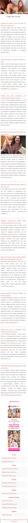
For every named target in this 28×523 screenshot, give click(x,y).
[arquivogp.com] (14, 7)
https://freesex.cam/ (13, 234)
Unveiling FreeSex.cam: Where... (10, 468)
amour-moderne (14, 521)
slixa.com (9, 286)
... (8, 52)
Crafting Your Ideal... (7, 514)
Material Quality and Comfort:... (9, 507)
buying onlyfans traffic (13, 395)
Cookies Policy (20, 519)
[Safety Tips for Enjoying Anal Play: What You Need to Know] (13, 144)
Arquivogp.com (8, 519)
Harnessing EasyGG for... (8, 461)
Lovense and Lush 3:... (7, 500)
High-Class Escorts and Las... (9, 486)
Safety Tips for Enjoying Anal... (9, 493)
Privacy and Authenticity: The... (9, 482)
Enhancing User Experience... (9, 472)
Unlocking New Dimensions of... (10, 504)
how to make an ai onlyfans (8, 322)
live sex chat (17, 36)
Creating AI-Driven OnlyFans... (9, 458)
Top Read (14, 519)
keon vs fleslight (11, 88)
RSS (26, 519)
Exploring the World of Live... (9, 475)
